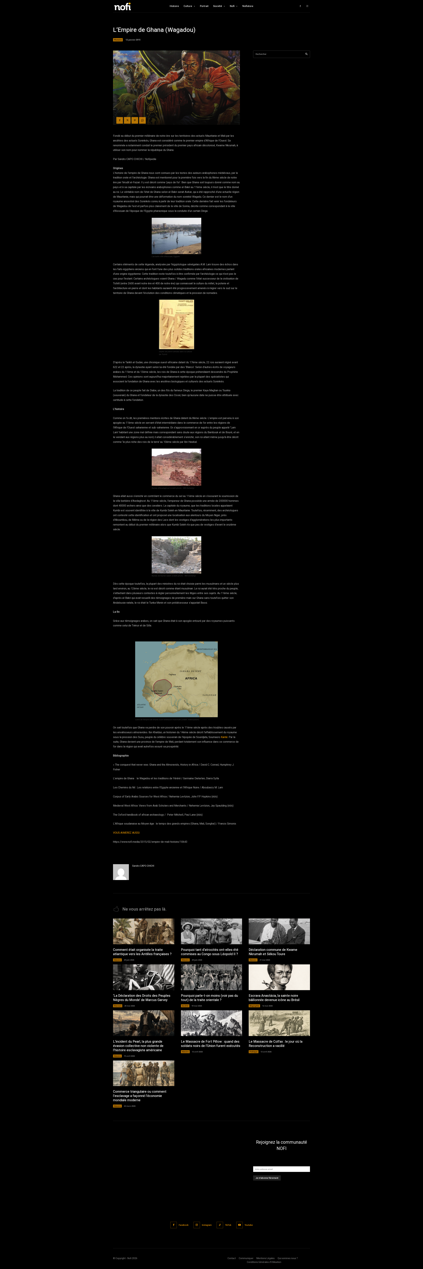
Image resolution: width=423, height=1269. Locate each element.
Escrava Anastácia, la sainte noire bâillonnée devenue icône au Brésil (274, 997)
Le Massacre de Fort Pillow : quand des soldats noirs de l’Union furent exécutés (210, 1043)
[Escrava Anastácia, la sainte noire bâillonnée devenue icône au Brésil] (279, 977)
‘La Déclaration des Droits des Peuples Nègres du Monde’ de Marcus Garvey (141, 997)
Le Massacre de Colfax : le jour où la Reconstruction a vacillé (275, 1043)
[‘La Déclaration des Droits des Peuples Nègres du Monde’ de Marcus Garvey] (143, 977)
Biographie (254, 1006)
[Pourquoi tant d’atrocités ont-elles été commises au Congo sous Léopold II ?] (211, 931)
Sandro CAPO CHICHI (143, 866)
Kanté (224, 737)
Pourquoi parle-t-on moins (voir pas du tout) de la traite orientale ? (209, 997)
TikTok (228, 1225)
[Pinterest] (135, 120)
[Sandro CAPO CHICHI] (121, 872)
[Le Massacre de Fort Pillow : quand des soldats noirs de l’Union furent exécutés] (211, 1023)
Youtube (249, 1225)
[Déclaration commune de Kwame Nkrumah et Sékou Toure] (279, 931)
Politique (254, 1051)
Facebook (184, 1225)
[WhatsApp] (142, 120)
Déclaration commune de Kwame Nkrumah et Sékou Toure (273, 951)
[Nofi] (131, 6)
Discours (117, 1006)
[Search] (306, 54)
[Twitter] (127, 120)
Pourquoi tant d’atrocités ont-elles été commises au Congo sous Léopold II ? (209, 951)
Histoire (118, 39)
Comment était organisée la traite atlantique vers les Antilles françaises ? (142, 951)
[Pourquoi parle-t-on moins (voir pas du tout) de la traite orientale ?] (211, 977)
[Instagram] (307, 6)
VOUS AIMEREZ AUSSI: (126, 833)
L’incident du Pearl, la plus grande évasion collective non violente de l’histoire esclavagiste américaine (138, 1046)
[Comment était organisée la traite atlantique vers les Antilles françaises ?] (143, 931)
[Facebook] (300, 6)
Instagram (207, 1225)
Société (185, 1006)
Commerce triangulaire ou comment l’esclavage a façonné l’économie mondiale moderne (139, 1096)
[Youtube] (239, 1225)
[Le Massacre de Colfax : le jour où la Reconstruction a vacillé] (279, 1023)
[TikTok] (220, 1225)
